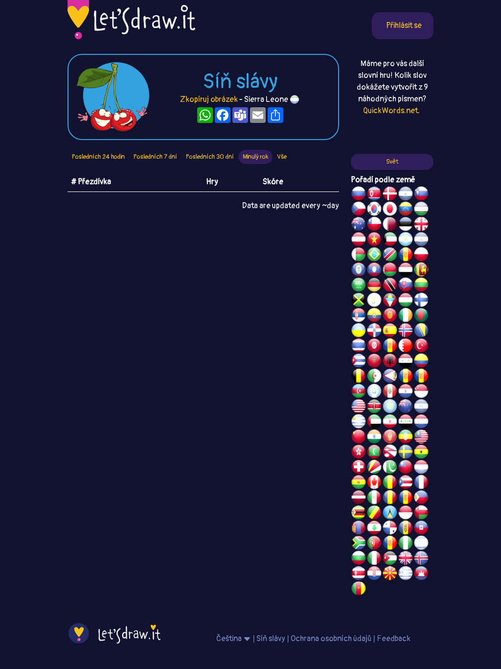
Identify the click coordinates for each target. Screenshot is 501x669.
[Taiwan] (405, 468)
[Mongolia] (358, 529)
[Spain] (390, 331)
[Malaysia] (421, 438)
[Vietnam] (374, 240)
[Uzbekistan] (421, 210)
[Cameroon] (358, 590)
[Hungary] (405, 301)
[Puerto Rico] (405, 483)
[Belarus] (390, 271)
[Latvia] (358, 498)
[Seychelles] (374, 468)
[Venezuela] (405, 210)
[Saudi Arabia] (358, 286)
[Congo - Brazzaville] (374, 514)
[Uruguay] (358, 423)
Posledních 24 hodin (98, 157)
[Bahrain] (405, 347)
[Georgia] (421, 225)
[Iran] (390, 423)
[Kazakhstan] (390, 407)
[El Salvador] (405, 195)
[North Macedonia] (390, 574)
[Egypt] (405, 271)
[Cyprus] (374, 301)
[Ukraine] (358, 331)
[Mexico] (374, 498)
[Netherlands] (421, 423)
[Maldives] (374, 453)
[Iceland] (421, 559)
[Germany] (374, 286)
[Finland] (421, 301)
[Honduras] (421, 407)
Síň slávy (270, 639)
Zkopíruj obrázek (209, 99)
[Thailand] (358, 347)
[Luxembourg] (421, 468)
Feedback (393, 639)
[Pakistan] (390, 468)
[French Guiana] (421, 377)
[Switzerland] (358, 468)
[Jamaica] (358, 301)
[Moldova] (405, 529)
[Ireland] (405, 316)
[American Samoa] (390, 377)
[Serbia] (358, 316)
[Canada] (374, 483)
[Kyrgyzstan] (390, 316)
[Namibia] (390, 256)
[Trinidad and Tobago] (390, 286)
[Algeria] (374, 377)
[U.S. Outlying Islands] (390, 544)
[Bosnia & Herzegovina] (421, 331)
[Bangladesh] (421, 316)
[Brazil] (374, 256)
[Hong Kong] (358, 453)
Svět (392, 162)
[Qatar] (390, 225)
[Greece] (405, 574)
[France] (421, 483)
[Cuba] (358, 362)
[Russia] (358, 195)
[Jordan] (390, 559)
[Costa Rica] (358, 574)
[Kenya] (374, 407)
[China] (358, 438)
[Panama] (390, 529)
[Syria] (405, 362)
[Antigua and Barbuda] (390, 301)
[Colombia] (421, 362)
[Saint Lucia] (390, 514)
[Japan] (390, 210)
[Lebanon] (374, 529)
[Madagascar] (358, 256)
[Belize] (358, 271)
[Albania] (390, 362)
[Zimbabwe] (358, 514)
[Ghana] (421, 453)
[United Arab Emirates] (374, 423)
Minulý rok (255, 157)
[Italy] (374, 559)
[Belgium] (358, 377)
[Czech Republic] (358, 210)
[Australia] (358, 225)
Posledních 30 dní (210, 157)
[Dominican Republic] (374, 331)
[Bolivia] (358, 483)
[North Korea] (374, 195)
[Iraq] (405, 423)
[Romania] (390, 498)
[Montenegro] (390, 438)
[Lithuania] (421, 286)
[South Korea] (374, 210)
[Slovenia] (421, 195)
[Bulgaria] (358, 559)
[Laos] (374, 271)
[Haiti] (421, 529)
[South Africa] (358, 544)
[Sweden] (405, 453)
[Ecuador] (374, 316)
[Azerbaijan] (358, 392)
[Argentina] (405, 240)
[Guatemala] (374, 392)
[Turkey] (421, 347)
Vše (282, 157)
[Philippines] (421, 498)
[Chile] (374, 225)
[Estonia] (405, 225)
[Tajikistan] (405, 256)
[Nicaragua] (421, 240)
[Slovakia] (405, 286)
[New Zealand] (405, 407)
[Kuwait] (390, 240)
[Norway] (405, 331)
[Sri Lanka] (421, 271)
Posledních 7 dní (155, 157)
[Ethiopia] (405, 438)
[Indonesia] (405, 514)
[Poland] (421, 256)
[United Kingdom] (405, 559)
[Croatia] (374, 574)
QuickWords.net (390, 111)
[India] (374, 438)
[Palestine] (390, 347)
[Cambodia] (421, 574)
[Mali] (390, 483)
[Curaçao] (405, 498)
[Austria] (358, 240)
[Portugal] (374, 544)
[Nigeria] (405, 544)
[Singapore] (421, 392)
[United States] (358, 407)
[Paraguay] (405, 392)
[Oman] (421, 514)
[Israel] (421, 544)
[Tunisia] (374, 347)
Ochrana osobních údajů (331, 639)
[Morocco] (374, 362)
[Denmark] (390, 195)
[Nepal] (390, 453)
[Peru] (390, 392)
